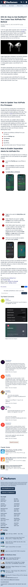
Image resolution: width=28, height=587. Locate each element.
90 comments (3, 286)
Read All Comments (14, 442)
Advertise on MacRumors (8, 492)
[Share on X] (22, 286)
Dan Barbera (3, 518)
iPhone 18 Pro (20, 5)
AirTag (22, 31)
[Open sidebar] (26, 2)
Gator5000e (7, 375)
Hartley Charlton (4, 513)
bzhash (7, 299)
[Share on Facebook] (25, 286)
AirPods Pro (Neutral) (13, 281)
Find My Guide (6, 279)
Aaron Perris (16, 523)
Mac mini (4, 5)
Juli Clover (3, 503)
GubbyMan (7, 390)
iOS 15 (14, 283)
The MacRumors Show (10, 554)
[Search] (24, 2)
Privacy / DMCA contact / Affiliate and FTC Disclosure (10, 579)
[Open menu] (1, 2)
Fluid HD (19, 583)
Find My (24, 29)
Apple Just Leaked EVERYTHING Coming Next (15, 551)
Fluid (16, 583)
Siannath (7, 406)
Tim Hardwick (16, 508)
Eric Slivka (16, 498)
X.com (4, 501)
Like (12, 338)
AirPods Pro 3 (12, 278)
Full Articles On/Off (11, 583)
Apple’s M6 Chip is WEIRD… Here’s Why (14, 533)
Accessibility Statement (5, 581)
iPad (11, 113)
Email (2, 501)
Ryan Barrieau (16, 518)
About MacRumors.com (8, 488)
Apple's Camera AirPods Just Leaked (13, 546)
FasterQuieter (8, 360)
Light (25, 583)
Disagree (15, 338)
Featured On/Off (4, 583)
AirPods (10, 283)
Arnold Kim (3, 498)
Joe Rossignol (16, 503)
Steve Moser (3, 523)
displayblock (8, 423)
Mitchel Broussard (4, 508)
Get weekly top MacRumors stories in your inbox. (14, 290)
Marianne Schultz (17, 513)
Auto (22, 583)
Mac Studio (11, 5)
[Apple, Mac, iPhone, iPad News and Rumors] (10, 3)
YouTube (5, 530)
